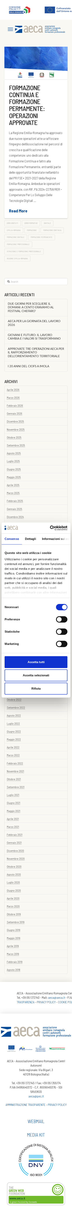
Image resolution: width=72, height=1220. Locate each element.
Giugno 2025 (14, 469)
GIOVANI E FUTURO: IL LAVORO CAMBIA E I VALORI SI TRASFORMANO (34, 337)
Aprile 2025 (13, 485)
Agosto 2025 (14, 453)
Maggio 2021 (13, 811)
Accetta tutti (36, 662)
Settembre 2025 (16, 445)
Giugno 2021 (13, 802)
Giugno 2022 (14, 731)
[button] (10, 29)
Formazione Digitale (15, 237)
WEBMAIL (36, 1121)
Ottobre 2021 (14, 779)
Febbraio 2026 (15, 405)
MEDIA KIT (36, 1135)
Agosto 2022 (14, 715)
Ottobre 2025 (14, 437)
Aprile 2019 (13, 946)
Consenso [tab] (12, 538)
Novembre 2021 (15, 771)
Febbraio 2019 (14, 962)
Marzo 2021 (13, 826)
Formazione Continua (52, 230)
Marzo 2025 (13, 493)
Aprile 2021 (13, 819)
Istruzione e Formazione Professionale (24, 251)
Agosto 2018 (13, 969)
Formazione (32, 230)
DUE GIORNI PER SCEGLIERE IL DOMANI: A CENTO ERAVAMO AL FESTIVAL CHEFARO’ (31, 307)
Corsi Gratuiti (12, 223)
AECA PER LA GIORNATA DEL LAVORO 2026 (34, 323)
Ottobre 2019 (14, 914)
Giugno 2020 (14, 890)
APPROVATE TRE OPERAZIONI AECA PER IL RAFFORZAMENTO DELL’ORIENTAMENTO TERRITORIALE (36, 352)
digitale (47, 223)
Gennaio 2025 (14, 509)
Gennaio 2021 (14, 842)
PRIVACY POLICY (46, 1002)
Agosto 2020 (14, 874)
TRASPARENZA (25, 1002)
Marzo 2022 (13, 755)
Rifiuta (36, 688)
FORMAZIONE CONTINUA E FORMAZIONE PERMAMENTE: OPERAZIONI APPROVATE (27, 104)
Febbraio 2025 (15, 501)
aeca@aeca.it (56, 997)
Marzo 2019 (13, 954)
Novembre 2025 (16, 429)
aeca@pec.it (36, 1096)
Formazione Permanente (41, 237)
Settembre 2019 (15, 922)
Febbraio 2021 (14, 834)
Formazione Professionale (18, 244)
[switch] (61, 619)
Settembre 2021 (15, 787)
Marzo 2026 (13, 397)
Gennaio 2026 (14, 413)
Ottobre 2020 (14, 866)
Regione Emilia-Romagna (17, 258)
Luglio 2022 (13, 723)
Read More (18, 210)
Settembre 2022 (16, 707)
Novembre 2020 (16, 858)
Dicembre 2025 (15, 421)
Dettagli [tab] (30, 538)
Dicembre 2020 (15, 850)
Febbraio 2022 (15, 763)
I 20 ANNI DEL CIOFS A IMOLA (28, 366)
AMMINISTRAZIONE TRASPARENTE (25, 1104)
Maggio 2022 (14, 739)
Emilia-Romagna (14, 230)
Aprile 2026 (13, 389)
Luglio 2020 (13, 882)
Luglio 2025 (13, 461)
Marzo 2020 (13, 906)
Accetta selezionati (36, 675)
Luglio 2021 (13, 795)
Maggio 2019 (13, 938)
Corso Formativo (30, 223)
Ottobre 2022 (14, 699)
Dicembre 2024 (15, 517)
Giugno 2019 (13, 930)
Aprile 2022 (13, 747)
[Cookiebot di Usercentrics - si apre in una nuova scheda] (50, 528)
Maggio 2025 (14, 477)
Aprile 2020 (13, 898)
